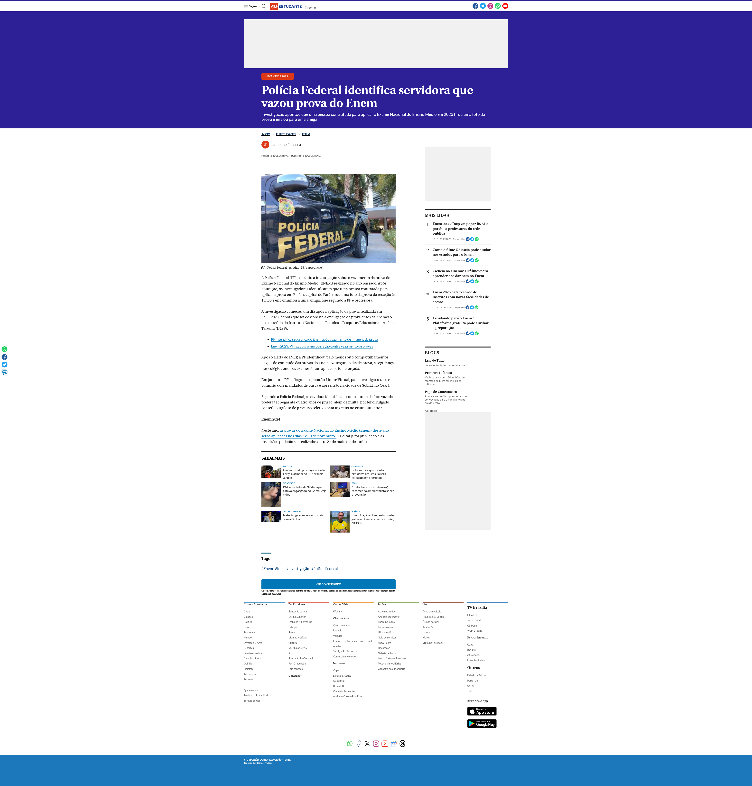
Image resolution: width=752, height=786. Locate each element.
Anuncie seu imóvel (389, 616)
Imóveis (337, 630)
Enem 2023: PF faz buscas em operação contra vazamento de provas (322, 346)
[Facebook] (475, 8)
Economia (249, 632)
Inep (280, 568)
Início (265, 134)
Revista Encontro (477, 637)
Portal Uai (472, 680)
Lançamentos (385, 627)
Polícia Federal (325, 568)
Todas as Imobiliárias (389, 663)
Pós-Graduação (297, 663)
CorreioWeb (340, 604)
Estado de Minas (476, 675)
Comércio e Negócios (345, 656)
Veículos (337, 635)
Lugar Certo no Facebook (392, 658)
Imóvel (382, 604)
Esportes (249, 647)
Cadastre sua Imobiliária (391, 668)
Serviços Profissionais (345, 651)
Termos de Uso (252, 700)
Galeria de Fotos (387, 653)
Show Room (384, 642)
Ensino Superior (297, 616)
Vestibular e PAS (297, 647)
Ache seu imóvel (387, 611)
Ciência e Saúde (252, 658)
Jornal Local (474, 620)
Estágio (292, 627)
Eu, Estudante (296, 604)
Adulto (337, 646)
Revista (471, 649)
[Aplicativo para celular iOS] (482, 711)
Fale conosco (295, 668)
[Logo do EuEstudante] (286, 6)
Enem (310, 7)
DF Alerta (472, 615)
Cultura (292, 642)
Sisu (290, 653)
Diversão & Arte (253, 642)
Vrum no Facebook (433, 642)
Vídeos (426, 632)
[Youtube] (384, 744)
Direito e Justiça (253, 653)
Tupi (469, 690)
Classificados (341, 618)
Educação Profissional (300, 658)
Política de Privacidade (256, 695)
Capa (247, 611)
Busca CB (338, 686)
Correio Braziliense (255, 604)
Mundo (248, 637)
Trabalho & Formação (300, 621)
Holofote (249, 668)
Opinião (248, 663)
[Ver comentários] (4, 374)
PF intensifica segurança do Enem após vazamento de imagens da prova (324, 339)
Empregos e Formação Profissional (352, 641)
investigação (298, 568)
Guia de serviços (387, 637)
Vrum (426, 604)
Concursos (295, 675)
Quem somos (251, 690)
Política (248, 621)
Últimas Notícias (297, 637)
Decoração (384, 647)
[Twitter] (483, 8)
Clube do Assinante (344, 691)
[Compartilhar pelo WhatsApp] (477, 240)
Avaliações (429, 627)
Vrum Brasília (474, 630)
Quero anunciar (341, 625)
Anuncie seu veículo (434, 616)
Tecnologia (250, 674)
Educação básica (297, 611)
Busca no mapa (386, 621)
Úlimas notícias (386, 632)
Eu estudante (286, 134)
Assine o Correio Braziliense (348, 696)
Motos (426, 637)
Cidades (248, 616)
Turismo (248, 679)
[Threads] (402, 744)
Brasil (247, 627)
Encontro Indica (476, 660)
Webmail (338, 611)
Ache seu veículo (432, 611)
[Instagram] (490, 8)
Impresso (339, 663)
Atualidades (474, 654)
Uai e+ (471, 685)
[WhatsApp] (498, 8)
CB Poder (472, 625)
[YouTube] (505, 8)
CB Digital (338, 680)
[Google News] (393, 744)
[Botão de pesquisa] (262, 6)
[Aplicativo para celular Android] (482, 724)
